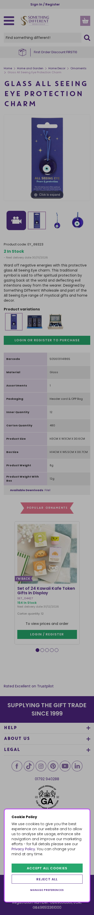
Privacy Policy (23, 849)
